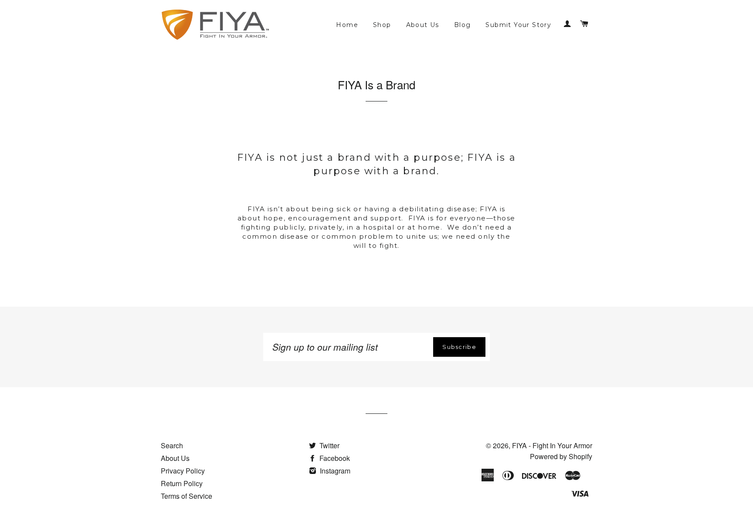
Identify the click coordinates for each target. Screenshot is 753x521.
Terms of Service (186, 496)
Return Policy (182, 483)
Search (172, 445)
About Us (422, 25)
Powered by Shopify (561, 456)
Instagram (334, 471)
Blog (462, 25)
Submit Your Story (518, 25)
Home (347, 25)
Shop (382, 25)
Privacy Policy (183, 471)
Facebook (334, 458)
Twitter (328, 445)
